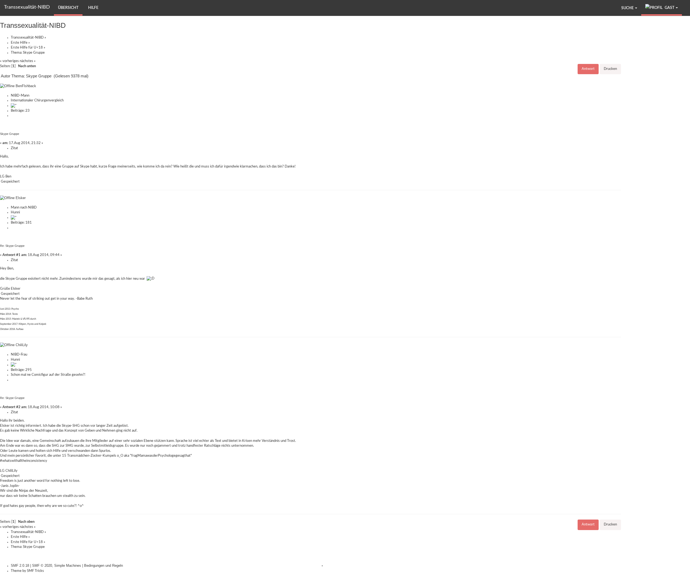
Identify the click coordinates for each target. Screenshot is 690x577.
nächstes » (28, 61)
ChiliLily (22, 345)
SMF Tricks (35, 571)
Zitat (14, 148)
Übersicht (68, 8)
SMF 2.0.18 (20, 566)
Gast (669, 8)
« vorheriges (9, 61)
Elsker (21, 198)
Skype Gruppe (9, 133)
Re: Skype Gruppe (12, 245)
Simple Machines (67, 566)
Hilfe (93, 8)
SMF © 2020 (42, 566)
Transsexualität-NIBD (27, 7)
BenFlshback (26, 86)
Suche (627, 8)
